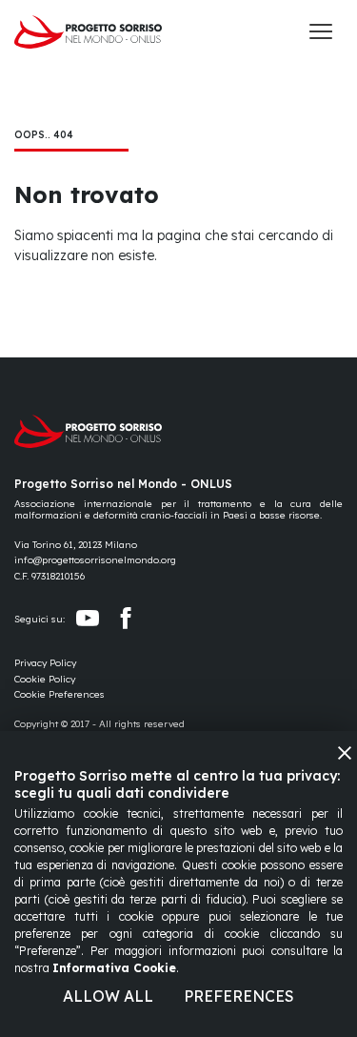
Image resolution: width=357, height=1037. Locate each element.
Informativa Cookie (114, 968)
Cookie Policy (44, 679)
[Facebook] (126, 618)
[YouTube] (88, 618)
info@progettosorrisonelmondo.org (95, 560)
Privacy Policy (45, 663)
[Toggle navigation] (321, 31)
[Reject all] (344, 753)
